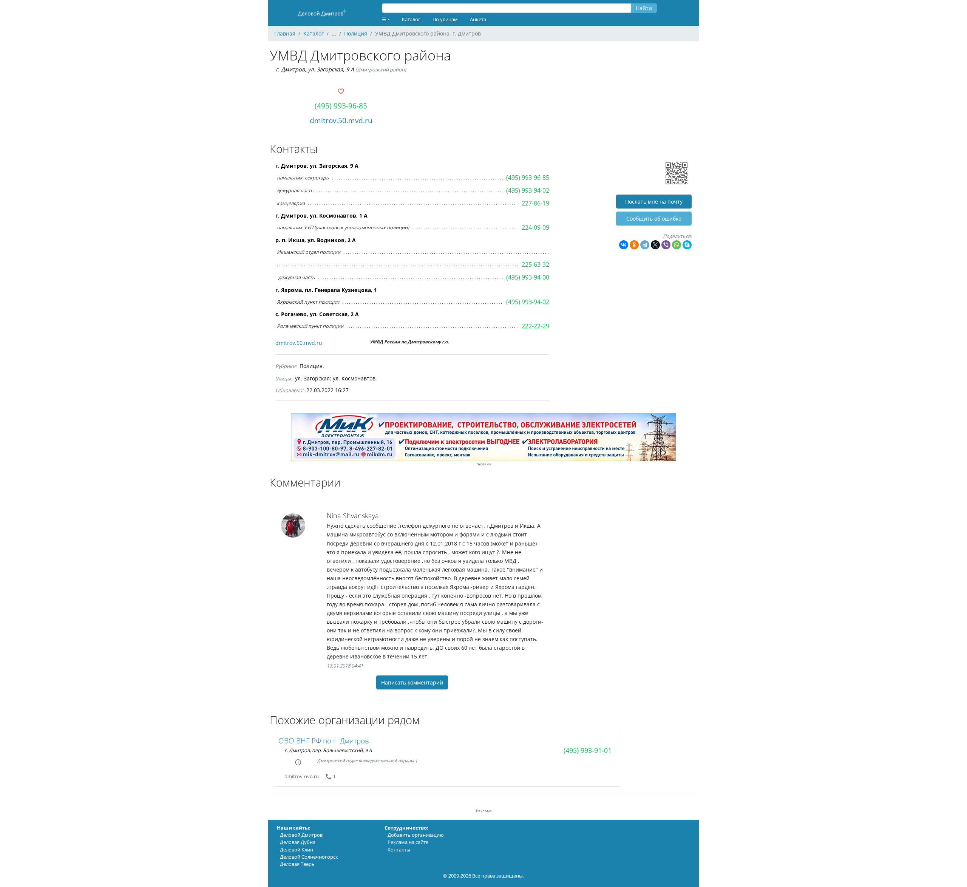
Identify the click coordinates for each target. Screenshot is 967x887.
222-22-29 (535, 326)
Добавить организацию (416, 834)
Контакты (399, 849)
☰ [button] (384, 19)
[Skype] (687, 244)
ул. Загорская (312, 378)
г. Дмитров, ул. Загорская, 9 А (315, 69)
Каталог (411, 19)
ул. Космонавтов (354, 378)
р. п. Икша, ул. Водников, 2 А (315, 240)
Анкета (478, 19)
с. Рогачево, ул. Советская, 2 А (317, 314)
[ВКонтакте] (623, 244)
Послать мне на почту (654, 201)
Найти (644, 8)
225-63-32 (535, 264)
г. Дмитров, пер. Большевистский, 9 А (328, 750)
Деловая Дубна (297, 842)
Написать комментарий (412, 682)
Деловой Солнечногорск (309, 856)
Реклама (483, 464)
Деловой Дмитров (301, 834)
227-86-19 (535, 203)
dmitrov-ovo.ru (301, 776)
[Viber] (665, 244)
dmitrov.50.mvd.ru (341, 120)
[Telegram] (644, 244)
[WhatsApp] (676, 244)
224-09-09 (535, 227)
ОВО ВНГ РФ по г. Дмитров (323, 741)
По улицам (445, 19)
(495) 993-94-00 (527, 277)
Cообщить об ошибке (653, 218)
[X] (655, 244)
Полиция (311, 365)
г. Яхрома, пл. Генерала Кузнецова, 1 (326, 290)
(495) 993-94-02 (527, 190)
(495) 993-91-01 (588, 750)
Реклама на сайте (408, 842)
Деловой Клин (296, 849)
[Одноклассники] (634, 244)
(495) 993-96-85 (341, 105)
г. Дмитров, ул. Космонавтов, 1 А (321, 215)
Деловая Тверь (297, 864)
